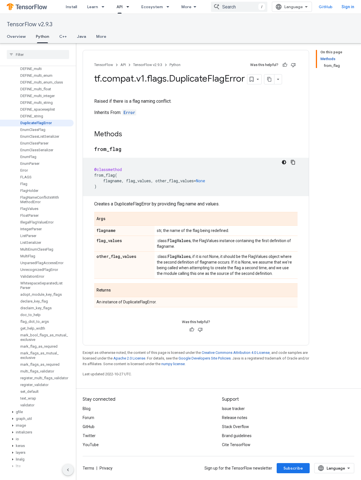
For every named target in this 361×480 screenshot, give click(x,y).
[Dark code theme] (284, 162)
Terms (88, 468)
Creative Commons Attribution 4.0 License (236, 352)
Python (42, 36)
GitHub (326, 6)
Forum (88, 417)
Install (71, 6)
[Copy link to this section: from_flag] (127, 149)
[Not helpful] (293, 65)
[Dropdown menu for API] (129, 7)
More (186, 6)
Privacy (106, 468)
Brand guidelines (237, 435)
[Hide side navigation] (68, 469)
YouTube (91, 444)
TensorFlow (103, 65)
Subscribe (293, 468)
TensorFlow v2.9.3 (29, 24)
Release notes (234, 417)
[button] (37, 412)
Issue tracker (233, 408)
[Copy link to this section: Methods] (127, 134)
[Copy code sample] (293, 162)
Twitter (89, 435)
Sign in (348, 7)
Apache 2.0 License (129, 358)
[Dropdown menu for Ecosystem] (169, 7)
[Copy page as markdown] (269, 79)
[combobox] (239, 7)
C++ (63, 36)
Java (81, 36)
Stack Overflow (235, 426)
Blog (87, 408)
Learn (92, 6)
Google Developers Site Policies (205, 358)
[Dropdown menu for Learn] (104, 7)
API (119, 6)
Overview (16, 36)
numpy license (173, 364)
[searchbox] (38, 54)
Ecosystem (152, 6)
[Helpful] (285, 65)
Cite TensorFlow (236, 444)
